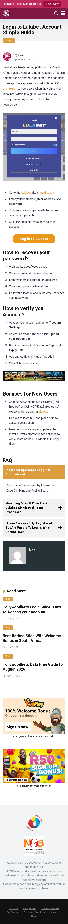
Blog (8, 40)
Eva (20, 55)
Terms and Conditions (35, 912)
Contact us (56, 912)
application (47, 192)
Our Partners (13, 912)
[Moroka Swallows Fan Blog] (6, 13)
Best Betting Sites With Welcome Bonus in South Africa (32, 638)
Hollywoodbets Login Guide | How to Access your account (32, 609)
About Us (13, 908)
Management (29, 908)
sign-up (43, 411)
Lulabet (26, 192)
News (34, 916)
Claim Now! (52, 3)
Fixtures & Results (50, 908)
